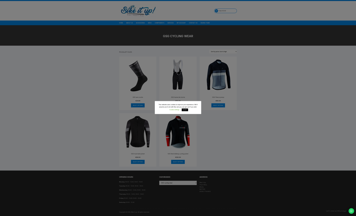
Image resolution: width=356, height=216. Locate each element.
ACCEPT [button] (185, 109)
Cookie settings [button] (174, 110)
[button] (351, 211)
